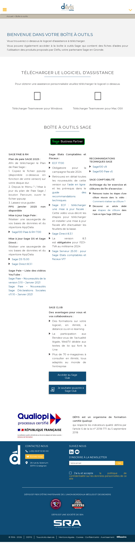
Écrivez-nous (36, 456)
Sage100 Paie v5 (103, 171)
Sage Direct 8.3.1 (22, 264)
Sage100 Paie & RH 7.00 (26, 232)
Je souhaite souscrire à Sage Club (71, 389)
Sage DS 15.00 (20, 259)
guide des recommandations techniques (69, 196)
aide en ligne (77, 184)
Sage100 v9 (100, 166)
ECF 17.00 (58, 163)
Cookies (79, 537)
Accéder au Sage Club (67, 376)
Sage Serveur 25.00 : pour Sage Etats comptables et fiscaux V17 (69, 255)
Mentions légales (66, 537)
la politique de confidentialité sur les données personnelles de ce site (98, 476)
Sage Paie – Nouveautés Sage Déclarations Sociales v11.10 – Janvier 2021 (27, 290)
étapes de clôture (109, 210)
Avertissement (107, 537)
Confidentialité (92, 537)
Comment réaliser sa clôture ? (109, 201)
